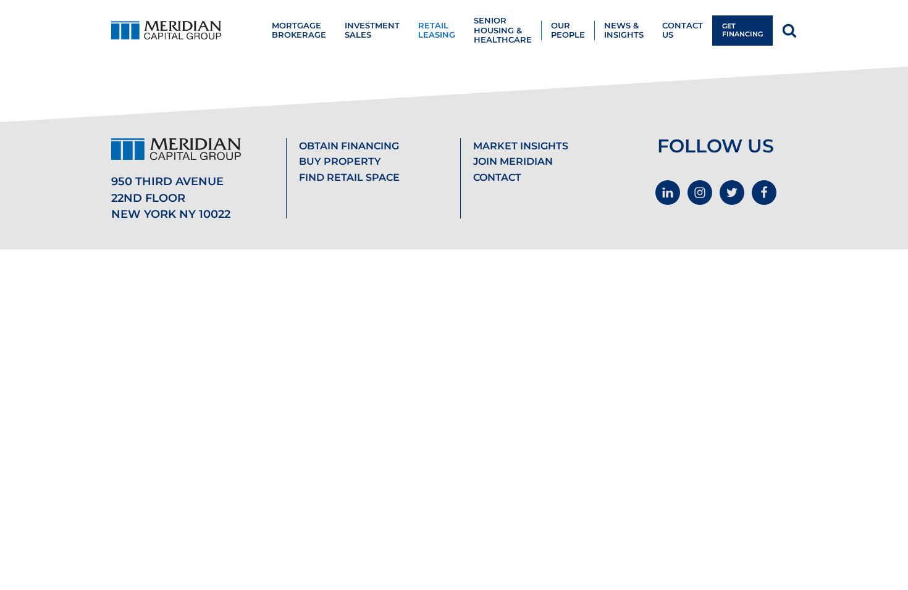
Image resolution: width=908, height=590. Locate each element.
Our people (568, 30)
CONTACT (497, 177)
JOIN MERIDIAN (513, 161)
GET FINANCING (742, 30)
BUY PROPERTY (340, 161)
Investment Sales (372, 30)
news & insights (624, 30)
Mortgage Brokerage (299, 30)
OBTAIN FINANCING (349, 146)
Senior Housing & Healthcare (503, 30)
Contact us (682, 30)
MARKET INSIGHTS (520, 146)
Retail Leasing (436, 30)
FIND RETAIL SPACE (349, 177)
